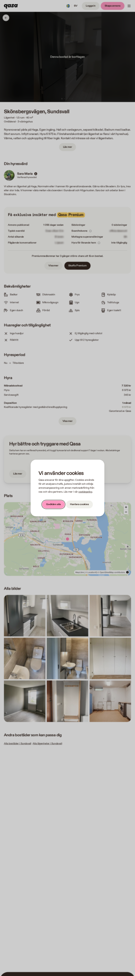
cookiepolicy (85, 492)
